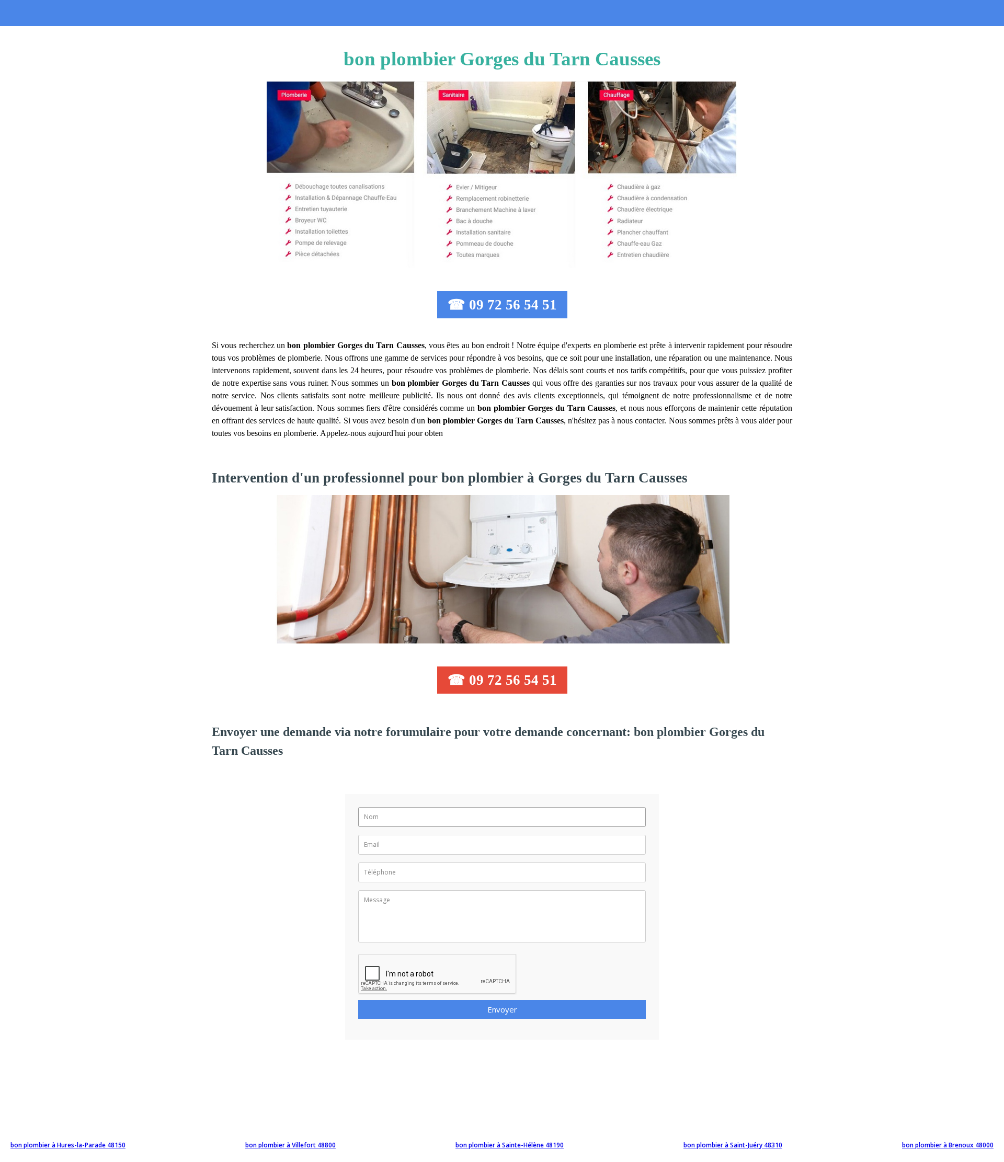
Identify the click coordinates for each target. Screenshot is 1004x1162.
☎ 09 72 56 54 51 (502, 305)
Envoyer (502, 1009)
